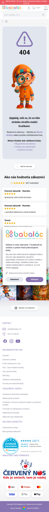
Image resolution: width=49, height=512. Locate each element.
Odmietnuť (14, 279)
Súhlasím (34, 279)
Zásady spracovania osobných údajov (22, 273)
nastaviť (15, 268)
